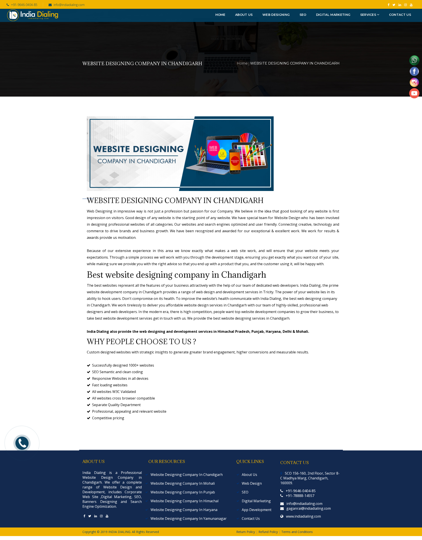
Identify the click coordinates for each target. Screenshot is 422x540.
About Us (249, 474)
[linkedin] (95, 516)
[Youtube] (107, 516)
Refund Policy (268, 532)
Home (242, 63)
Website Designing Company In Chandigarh (187, 474)
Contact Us (251, 518)
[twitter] (89, 516)
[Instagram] (101, 516)
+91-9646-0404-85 (23, 5)
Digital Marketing (256, 501)
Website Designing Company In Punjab (183, 492)
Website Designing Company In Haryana (184, 509)
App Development (256, 509)
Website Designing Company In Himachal (184, 501)
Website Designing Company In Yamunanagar (189, 518)
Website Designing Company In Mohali (183, 483)
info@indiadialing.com (69, 5)
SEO (245, 492)
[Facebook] (84, 516)
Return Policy (246, 532)
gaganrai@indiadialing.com (308, 508)
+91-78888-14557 (300, 495)
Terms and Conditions (297, 532)
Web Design (252, 483)
